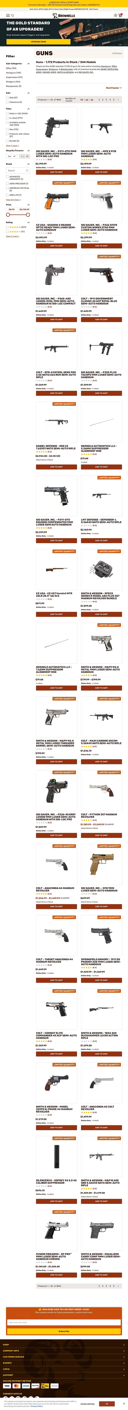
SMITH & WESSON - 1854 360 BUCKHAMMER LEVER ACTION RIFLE (99, 1035)
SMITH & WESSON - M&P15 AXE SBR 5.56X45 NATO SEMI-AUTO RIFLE (100, 1183)
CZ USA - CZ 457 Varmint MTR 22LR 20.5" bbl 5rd (54, 594)
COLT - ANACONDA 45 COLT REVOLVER (97, 1107)
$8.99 (11, 209)
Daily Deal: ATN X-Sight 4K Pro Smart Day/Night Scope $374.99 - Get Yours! (64, 9)
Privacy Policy (37, 1406)
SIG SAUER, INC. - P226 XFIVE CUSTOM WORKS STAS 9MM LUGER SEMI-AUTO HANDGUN (99, 227)
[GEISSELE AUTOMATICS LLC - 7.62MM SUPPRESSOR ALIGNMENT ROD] (56, 643)
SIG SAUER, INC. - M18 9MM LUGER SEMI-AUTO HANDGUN (99, 889)
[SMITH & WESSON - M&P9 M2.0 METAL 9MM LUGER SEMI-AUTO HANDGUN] (101, 643)
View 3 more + (12, 236)
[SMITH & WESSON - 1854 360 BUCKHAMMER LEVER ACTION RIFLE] (101, 1009)
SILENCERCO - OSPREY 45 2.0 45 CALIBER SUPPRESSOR (56, 1181)
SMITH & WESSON (65, 72)
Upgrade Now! (38, 42)
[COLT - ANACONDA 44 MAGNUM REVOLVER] (56, 864)
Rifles (114, 66)
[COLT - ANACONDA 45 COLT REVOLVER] (101, 1082)
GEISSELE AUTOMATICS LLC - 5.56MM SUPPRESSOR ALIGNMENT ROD (99, 448)
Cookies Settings (87, 1404)
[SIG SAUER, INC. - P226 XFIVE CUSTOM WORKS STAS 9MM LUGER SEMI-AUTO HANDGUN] (101, 201)
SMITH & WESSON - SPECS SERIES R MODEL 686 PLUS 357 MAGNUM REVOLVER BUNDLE (100, 596)
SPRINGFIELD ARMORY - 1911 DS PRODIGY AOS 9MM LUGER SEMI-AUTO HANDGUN (101, 962)
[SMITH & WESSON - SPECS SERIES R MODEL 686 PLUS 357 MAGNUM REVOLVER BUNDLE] (101, 569)
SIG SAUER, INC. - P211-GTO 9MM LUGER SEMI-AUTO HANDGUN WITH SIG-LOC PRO (56, 153)
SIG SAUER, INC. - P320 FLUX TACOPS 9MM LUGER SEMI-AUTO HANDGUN (101, 375)
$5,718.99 (24, 209)
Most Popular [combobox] (112, 88)
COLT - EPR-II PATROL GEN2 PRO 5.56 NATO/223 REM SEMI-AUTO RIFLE (56, 375)
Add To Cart (56, 172)
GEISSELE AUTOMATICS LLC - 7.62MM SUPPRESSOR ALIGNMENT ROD (54, 669)
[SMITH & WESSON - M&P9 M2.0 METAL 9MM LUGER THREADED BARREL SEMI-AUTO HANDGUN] (56, 716)
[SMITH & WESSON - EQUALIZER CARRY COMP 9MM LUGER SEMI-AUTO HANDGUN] (101, 1230)
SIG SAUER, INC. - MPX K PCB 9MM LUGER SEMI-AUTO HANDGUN (98, 153)
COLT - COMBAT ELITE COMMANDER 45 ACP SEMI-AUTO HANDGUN (56, 1035)
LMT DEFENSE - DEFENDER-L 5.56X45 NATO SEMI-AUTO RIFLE (101, 520)
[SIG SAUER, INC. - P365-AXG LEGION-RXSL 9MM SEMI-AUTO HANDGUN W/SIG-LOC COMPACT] (56, 274)
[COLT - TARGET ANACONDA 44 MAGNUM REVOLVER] (56, 935)
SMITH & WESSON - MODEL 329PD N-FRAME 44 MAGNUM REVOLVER (54, 1109)
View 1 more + (12, 145)
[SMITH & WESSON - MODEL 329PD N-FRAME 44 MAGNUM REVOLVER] (56, 1082)
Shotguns (53, 69)
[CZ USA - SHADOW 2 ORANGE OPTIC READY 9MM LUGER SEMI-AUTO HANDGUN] (56, 201)
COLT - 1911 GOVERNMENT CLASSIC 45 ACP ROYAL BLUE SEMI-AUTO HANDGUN (99, 301)
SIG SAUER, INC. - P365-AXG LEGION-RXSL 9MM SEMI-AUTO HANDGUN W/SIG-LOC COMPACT (56, 301)
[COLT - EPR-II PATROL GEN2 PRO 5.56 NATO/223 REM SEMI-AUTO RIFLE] (56, 348)
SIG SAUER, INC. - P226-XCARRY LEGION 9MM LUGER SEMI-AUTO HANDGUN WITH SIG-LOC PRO (56, 817)
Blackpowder (67, 69)
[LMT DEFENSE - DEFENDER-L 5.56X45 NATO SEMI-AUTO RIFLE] (101, 495)
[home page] (64, 16)
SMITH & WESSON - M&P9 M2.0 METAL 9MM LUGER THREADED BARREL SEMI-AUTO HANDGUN (55, 743)
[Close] (124, 1403)
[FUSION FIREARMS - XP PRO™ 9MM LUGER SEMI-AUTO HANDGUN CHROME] (56, 1230)
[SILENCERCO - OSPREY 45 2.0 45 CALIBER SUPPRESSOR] (56, 1156)
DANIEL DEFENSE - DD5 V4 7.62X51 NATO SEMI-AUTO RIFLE (56, 447)
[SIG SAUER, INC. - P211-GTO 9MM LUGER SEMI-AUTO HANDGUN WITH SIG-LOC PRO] (56, 127)
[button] (8, 15)
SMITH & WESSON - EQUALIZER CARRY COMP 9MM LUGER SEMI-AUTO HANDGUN (101, 1256)
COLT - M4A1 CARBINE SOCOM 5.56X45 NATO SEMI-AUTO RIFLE (101, 741)
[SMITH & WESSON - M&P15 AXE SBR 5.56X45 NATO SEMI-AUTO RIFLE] (101, 1156)
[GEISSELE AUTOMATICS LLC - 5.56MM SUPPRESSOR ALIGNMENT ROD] (101, 422)
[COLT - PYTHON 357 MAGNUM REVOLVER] (101, 790)
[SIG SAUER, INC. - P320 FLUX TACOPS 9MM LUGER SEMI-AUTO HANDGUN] (101, 348)
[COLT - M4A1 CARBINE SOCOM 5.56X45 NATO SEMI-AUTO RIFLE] (101, 716)
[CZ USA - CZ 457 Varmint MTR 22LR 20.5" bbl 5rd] (56, 569)
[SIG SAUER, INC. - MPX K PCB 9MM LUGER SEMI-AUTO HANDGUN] (101, 127)
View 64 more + (13, 200)
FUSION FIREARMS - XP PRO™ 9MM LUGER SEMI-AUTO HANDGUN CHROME (54, 1256)
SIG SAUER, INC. (86, 72)
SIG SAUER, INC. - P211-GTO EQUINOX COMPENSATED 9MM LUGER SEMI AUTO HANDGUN (54, 522)
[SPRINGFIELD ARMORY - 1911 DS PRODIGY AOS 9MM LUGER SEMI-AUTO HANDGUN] (101, 935)
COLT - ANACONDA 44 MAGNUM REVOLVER (55, 889)
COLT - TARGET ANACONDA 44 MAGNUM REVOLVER (54, 960)
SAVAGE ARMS (49, 72)
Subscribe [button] (64, 1331)
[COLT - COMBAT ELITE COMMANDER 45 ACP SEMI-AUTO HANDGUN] (56, 1009)
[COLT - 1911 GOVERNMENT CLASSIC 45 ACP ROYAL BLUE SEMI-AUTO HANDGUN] (101, 274)
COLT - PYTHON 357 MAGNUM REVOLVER (99, 815)
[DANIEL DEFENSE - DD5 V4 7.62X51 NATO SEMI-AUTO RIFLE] (56, 422)
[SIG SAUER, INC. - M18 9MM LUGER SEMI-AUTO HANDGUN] (101, 864)
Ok (107, 1404)
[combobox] (11, 156)
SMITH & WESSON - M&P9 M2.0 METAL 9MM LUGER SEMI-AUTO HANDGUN (100, 669)
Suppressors (42, 69)
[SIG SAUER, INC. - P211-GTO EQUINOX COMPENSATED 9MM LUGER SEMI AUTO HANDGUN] (56, 495)
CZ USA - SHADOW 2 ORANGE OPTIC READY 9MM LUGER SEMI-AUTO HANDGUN (56, 227)
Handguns (106, 66)
